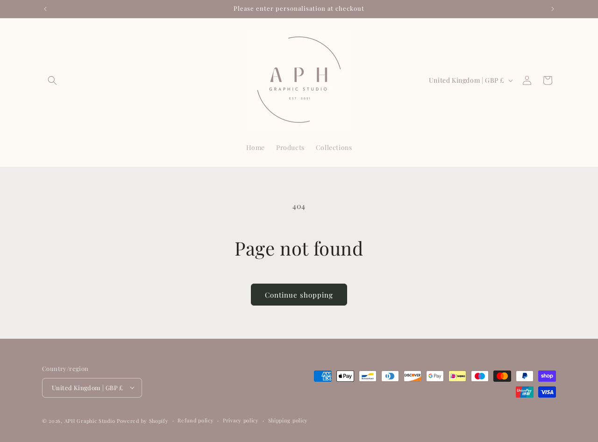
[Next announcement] (552, 9)
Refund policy (196, 419)
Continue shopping (299, 294)
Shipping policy (288, 419)
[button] (52, 80)
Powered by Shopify (143, 420)
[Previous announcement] (45, 9)
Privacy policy (241, 419)
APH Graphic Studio (89, 420)
